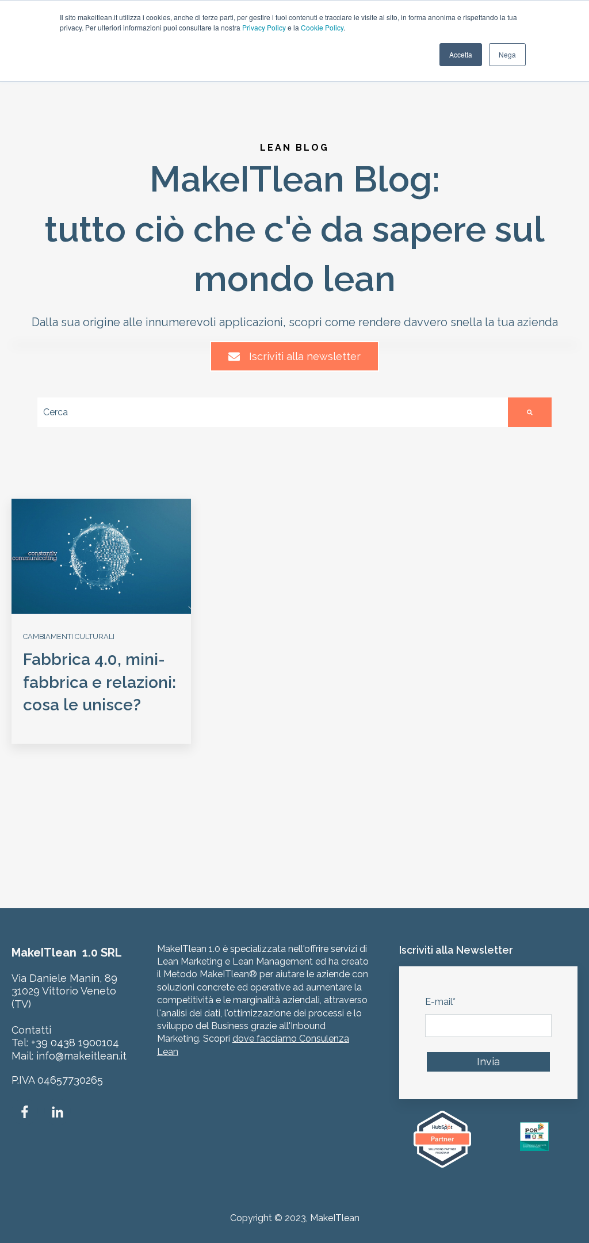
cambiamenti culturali (68, 636)
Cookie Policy (322, 27)
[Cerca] (530, 412)
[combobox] (272, 412)
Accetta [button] (460, 54)
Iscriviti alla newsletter (305, 356)
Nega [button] (507, 54)
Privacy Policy (264, 27)
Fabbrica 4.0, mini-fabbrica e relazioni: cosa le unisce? (99, 682)
